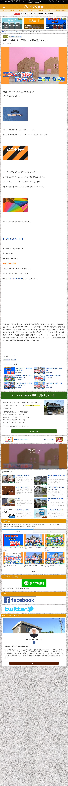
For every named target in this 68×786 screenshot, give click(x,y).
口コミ (48, 524)
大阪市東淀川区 (15, 526)
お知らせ (6, 36)
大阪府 (10, 524)
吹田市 (22, 526)
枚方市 (35, 524)
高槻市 (40, 524)
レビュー (30, 524)
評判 (27, 524)
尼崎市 (5, 526)
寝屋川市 (18, 524)
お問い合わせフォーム (16, 278)
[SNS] (19, 600)
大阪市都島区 (28, 526)
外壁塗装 (13, 36)
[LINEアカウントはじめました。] (34, 583)
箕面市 (34, 526)
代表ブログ (34, 663)
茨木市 (52, 524)
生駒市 (19, 36)
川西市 (9, 526)
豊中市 (44, 524)
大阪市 (23, 524)
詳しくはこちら (34, 431)
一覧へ (33, 571)
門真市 (62, 524)
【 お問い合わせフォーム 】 (13, 239)
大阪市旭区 (57, 524)
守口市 (14, 524)
